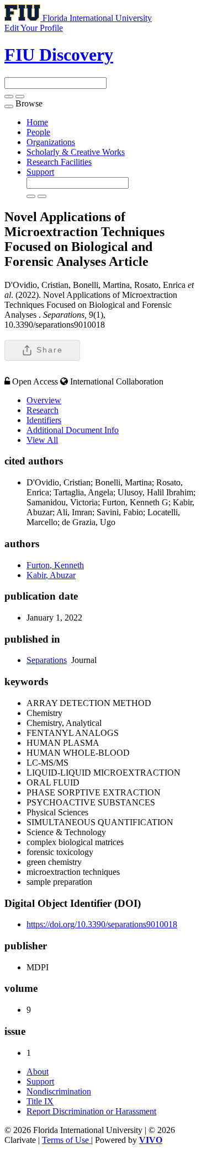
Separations (46, 660)
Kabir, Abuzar (51, 575)
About (37, 1071)
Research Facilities (59, 162)
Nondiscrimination (58, 1091)
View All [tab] (42, 440)
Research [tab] (42, 410)
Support (40, 172)
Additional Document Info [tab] (72, 430)
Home (37, 122)
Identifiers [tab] (43, 420)
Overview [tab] (43, 400)
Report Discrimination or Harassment (91, 1111)
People (38, 132)
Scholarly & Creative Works (75, 152)
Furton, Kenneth (55, 565)
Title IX (40, 1101)
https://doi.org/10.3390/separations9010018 (101, 924)
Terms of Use (66, 1140)
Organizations (50, 142)
